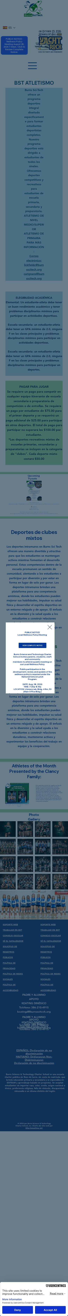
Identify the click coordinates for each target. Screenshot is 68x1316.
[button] (50, 627)
